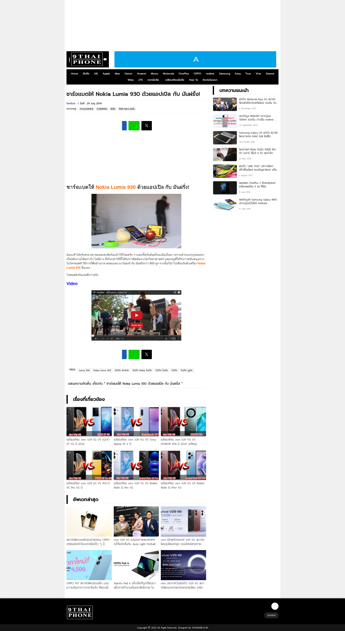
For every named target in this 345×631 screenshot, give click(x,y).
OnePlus (184, 74)
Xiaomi (270, 74)
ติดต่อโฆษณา (210, 80)
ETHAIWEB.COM (199, 627)
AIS (96, 74)
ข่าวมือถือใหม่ (102, 109)
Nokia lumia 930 (102, 370)
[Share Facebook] (124, 125)
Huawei (141, 74)
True (248, 74)
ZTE (140, 80)
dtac (117, 74)
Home (74, 74)
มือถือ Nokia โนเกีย (126, 109)
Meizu (154, 74)
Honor (128, 74)
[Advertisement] (172, 24)
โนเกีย (174, 370)
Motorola (168, 74)
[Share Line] (134, 125)
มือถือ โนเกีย (162, 370)
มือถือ (86, 74)
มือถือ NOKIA (122, 370)
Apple (106, 74)
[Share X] (146, 125)
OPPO (197, 74)
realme (210, 74)
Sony (238, 74)
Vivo (258, 74)
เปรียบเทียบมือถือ (174, 80)
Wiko (131, 80)
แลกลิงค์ (271, 615)
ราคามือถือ (153, 80)
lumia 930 (84, 370)
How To (193, 80)
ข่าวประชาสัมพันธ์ (86, 109)
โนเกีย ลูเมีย (186, 370)
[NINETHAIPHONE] (87, 59)
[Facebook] (275, 606)
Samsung (224, 74)
